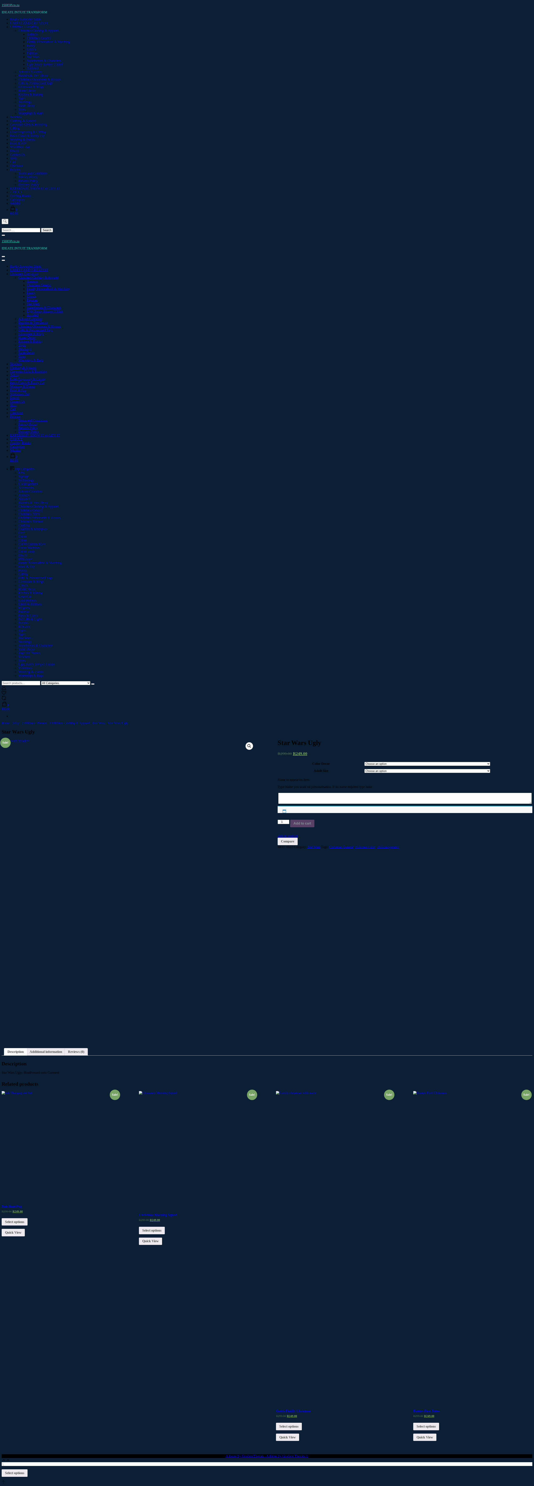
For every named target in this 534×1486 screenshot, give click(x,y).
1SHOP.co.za (10, 5)
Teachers (16, 117)
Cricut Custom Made (32, 544)
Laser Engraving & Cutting (28, 132)
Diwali (14, 151)
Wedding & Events (22, 139)
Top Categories (24, 469)
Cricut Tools (26, 551)
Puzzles (23, 623)
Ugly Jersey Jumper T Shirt (45, 64)
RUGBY (24, 627)
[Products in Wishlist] (4, 694)
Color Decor (321, 763)
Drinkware (25, 559)
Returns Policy (28, 181)
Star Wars (33, 57)
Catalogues (17, 199)
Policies (15, 169)
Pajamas (32, 53)
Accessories (26, 487)
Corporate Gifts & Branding (28, 124)
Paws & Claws (28, 615)
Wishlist (15, 203)
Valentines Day (20, 147)
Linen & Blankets (30, 604)
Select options (14, 1222)
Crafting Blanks (20, 196)
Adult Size (321, 771)
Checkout (16, 166)
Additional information (46, 1051)
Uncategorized (28, 484)
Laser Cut (24, 596)
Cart (13, 162)
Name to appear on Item (293, 780)
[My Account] (4, 688)
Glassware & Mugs (31, 87)
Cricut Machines (29, 548)
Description (16, 1051)
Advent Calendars (30, 72)
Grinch (31, 49)
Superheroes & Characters (44, 60)
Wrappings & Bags (30, 113)
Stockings (24, 102)
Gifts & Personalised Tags (35, 83)
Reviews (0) (76, 1051)
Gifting (14, 128)
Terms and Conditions (32, 173)
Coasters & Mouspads (32, 529)
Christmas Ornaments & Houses (39, 79)
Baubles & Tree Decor (33, 75)
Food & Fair (18, 143)
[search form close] (3, 235)
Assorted (32, 68)
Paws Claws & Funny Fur (27, 136)
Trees (21, 109)
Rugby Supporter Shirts (25, 19)
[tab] (15, 1052)
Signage (23, 476)
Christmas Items (28, 514)
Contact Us (17, 154)
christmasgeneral (388, 847)
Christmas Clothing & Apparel (38, 30)
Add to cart (302, 823)
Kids (21, 472)
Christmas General (39, 38)
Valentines (25, 668)
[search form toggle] (5, 221)
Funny (31, 45)
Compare (287, 841)
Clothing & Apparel (23, 121)
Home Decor (26, 90)
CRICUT (16, 192)
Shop (13, 158)
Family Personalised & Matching (48, 42)
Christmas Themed (30, 521)
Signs (22, 98)
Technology (26, 480)
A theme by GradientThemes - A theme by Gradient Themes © (267, 1456)
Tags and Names (29, 653)
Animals (32, 34)
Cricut (22, 536)
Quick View (13, 1232)
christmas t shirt (365, 847)
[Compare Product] (4, 699)
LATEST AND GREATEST (29, 23)
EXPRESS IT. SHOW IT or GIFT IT (35, 188)
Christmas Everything (24, 27)
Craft (21, 533)
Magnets (24, 608)
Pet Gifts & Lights (30, 619)
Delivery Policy (28, 184)
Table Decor (26, 105)
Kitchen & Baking (30, 94)
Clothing (24, 525)
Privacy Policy (28, 177)
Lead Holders (27, 600)
